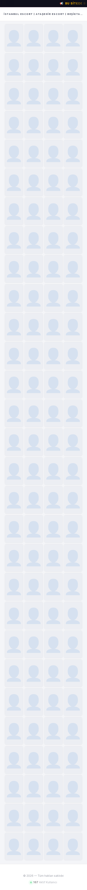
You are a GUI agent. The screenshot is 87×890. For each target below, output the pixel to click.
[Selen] (34, 298)
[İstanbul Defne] (53, 96)
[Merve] (14, 384)
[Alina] (34, 846)
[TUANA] (14, 327)
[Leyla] (53, 702)
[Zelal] (34, 586)
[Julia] (53, 413)
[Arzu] (73, 240)
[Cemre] (14, 269)
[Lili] (53, 240)
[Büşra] (53, 124)
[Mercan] (53, 38)
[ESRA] (53, 442)
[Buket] (73, 67)
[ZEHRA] (73, 500)
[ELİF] (14, 673)
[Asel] (14, 471)
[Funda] (14, 67)
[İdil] (34, 124)
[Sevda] (14, 96)
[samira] (34, 817)
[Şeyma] (53, 586)
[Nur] (34, 67)
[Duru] (34, 558)
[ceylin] (34, 182)
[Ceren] (34, 153)
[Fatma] (53, 846)
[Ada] (14, 182)
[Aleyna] (73, 327)
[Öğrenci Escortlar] (73, 384)
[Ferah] (73, 673)
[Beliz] (73, 471)
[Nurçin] (34, 96)
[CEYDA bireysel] (53, 731)
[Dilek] (34, 384)
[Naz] (14, 558)
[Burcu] (73, 124)
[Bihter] (53, 298)
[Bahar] (73, 38)
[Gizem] (73, 644)
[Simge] (73, 298)
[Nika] (53, 615)
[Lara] (73, 211)
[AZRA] (14, 586)
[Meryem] (73, 817)
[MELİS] (53, 760)
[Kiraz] (53, 67)
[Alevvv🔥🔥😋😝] (73, 269)
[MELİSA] (34, 789)
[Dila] (14, 731)
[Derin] (34, 240)
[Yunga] (14, 500)
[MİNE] (53, 789)
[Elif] (14, 355)
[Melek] (14, 298)
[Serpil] (14, 38)
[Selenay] (53, 471)
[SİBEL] (73, 615)
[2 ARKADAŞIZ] (73, 846)
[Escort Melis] (34, 529)
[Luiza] (14, 413)
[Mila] (73, 586)
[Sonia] (34, 760)
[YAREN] (53, 500)
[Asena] (53, 211)
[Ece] (34, 355)
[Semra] (14, 153)
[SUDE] (34, 327)
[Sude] (53, 153)
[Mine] (34, 413)
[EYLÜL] (73, 760)
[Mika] (34, 471)
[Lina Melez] (53, 182)
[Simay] (14, 240)
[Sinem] (34, 38)
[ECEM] (53, 558)
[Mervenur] (73, 702)
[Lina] (14, 760)
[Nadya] (34, 500)
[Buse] (34, 269)
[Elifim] (73, 182)
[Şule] (34, 211)
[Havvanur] (14, 615)
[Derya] (53, 327)
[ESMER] (14, 442)
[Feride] (14, 124)
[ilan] (53, 384)
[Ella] (53, 644)
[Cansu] (34, 673)
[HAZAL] (73, 529)
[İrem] (53, 529)
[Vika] (14, 817)
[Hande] (53, 269)
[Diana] (14, 702)
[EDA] (73, 355)
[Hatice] (73, 153)
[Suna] (73, 96)
